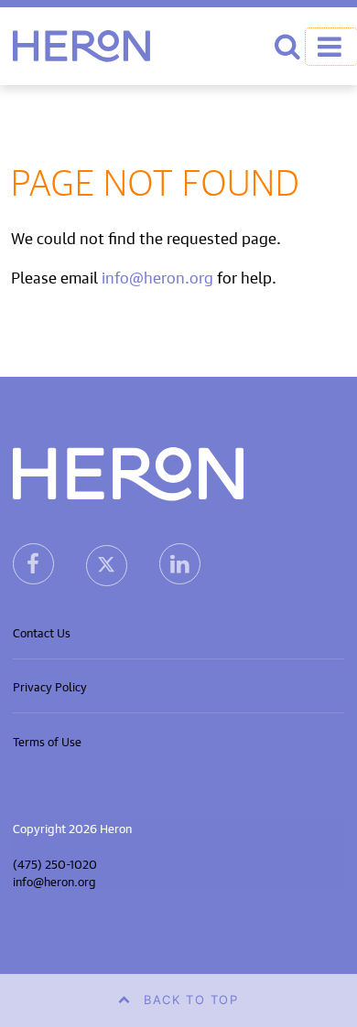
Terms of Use (47, 740)
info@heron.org (157, 275)
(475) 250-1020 (55, 862)
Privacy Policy (50, 685)
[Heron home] (81, 46)
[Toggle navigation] (331, 46)
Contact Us (41, 631)
